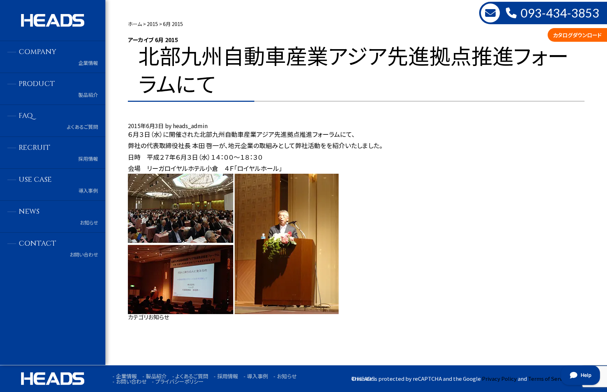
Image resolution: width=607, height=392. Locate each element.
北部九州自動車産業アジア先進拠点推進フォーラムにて (353, 69)
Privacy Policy (499, 378)
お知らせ (158, 317)
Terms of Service (549, 378)
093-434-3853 (560, 13)
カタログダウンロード (577, 35)
